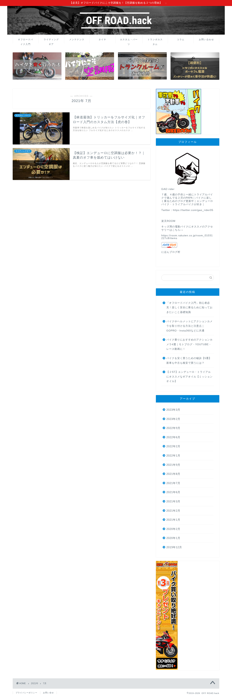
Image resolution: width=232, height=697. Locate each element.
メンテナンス (76, 39)
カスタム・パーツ (129, 40)
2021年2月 (173, 510)
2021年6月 (173, 492)
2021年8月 (173, 473)
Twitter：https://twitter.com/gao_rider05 (187, 210)
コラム (181, 39)
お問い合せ (48, 693)
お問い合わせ (206, 39)
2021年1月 (173, 519)
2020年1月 (173, 538)
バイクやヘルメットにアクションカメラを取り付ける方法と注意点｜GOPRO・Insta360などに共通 (189, 326)
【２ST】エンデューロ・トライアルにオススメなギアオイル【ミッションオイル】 (189, 377)
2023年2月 (173, 418)
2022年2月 (173, 446)
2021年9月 (173, 464)
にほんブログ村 (170, 252)
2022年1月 (173, 455)
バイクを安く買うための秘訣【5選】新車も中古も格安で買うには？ (189, 360)
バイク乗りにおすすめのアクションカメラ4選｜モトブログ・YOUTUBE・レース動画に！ (189, 344)
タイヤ (102, 39)
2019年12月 (174, 547)
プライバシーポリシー (26, 693)
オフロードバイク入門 (25, 40)
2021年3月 (173, 501)
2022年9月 (173, 428)
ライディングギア (51, 40)
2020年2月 (173, 528)
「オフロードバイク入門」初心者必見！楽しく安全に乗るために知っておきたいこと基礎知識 (189, 308)
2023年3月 (173, 409)
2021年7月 (173, 483)
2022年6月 (173, 437)
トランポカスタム (155, 40)
